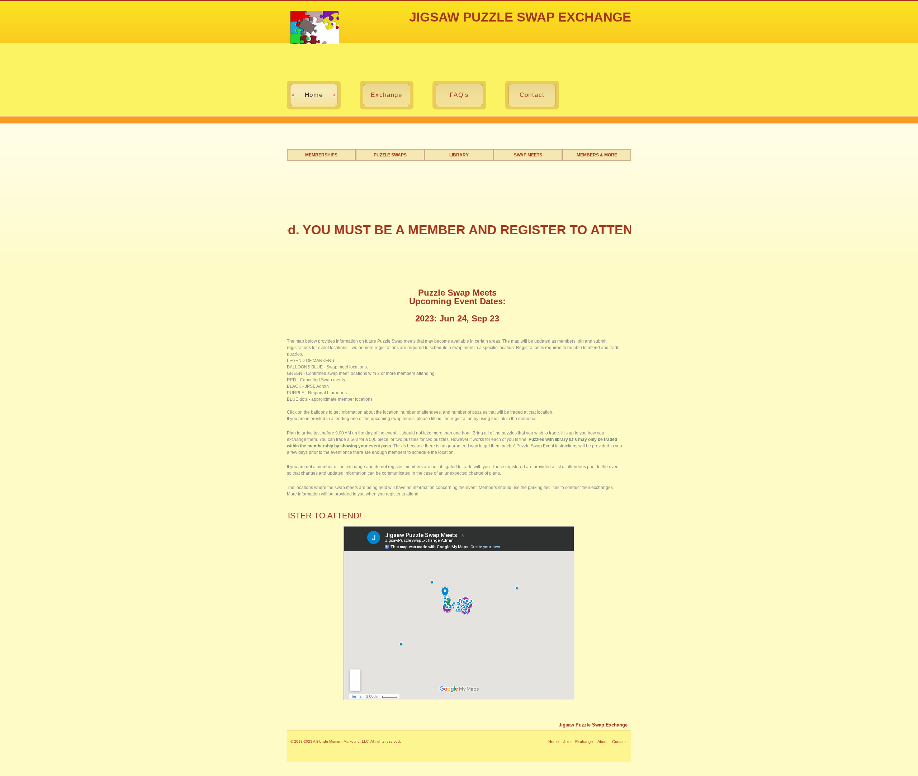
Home (314, 94)
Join (567, 741)
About (602, 741)
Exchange (386, 94)
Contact (532, 94)
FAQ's (459, 94)
